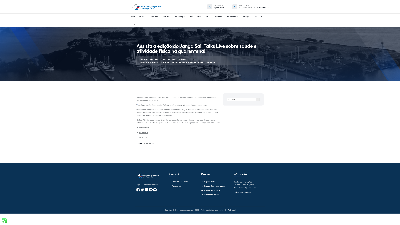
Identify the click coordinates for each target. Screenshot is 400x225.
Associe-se (176, 186)
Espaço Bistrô (209, 182)
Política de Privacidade (242, 192)
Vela (208, 17)
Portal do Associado (180, 182)
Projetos (218, 17)
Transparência (232, 17)
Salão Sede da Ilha (211, 195)
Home (133, 17)
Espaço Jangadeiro (212, 190)
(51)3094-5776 (219, 8)
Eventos (166, 17)
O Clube (141, 17)
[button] (134, 23)
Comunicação (180, 17)
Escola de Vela (195, 17)
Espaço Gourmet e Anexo (214, 186)
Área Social (259, 17)
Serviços (246, 17)
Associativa (154, 17)
